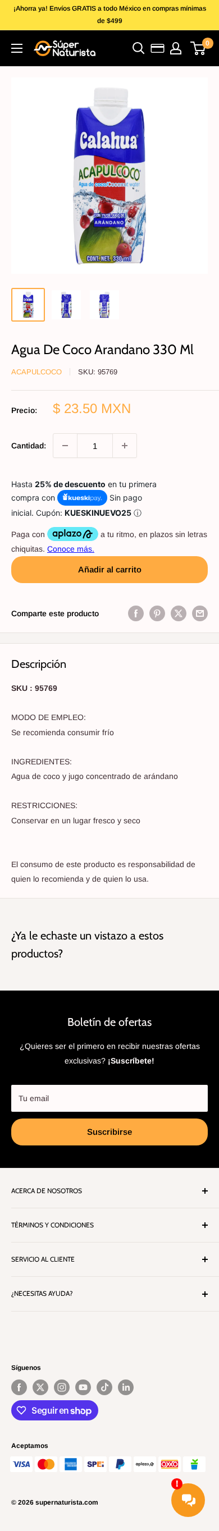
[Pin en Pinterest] (157, 613)
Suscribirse (109, 1131)
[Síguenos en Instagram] (62, 1387)
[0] (198, 48)
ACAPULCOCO (36, 372)
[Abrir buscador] (139, 48)
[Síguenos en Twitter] (40, 1387)
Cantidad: (28, 445)
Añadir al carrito (110, 569)
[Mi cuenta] (175, 48)
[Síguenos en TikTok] (104, 1387)
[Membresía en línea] (157, 48)
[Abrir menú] (16, 48)
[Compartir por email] (200, 613)
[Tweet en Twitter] (178, 613)
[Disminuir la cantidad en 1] (65, 445)
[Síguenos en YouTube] (83, 1387)
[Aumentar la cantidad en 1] (124, 445)
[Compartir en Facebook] (136, 613)
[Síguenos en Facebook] (19, 1387)
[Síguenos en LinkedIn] (126, 1387)
